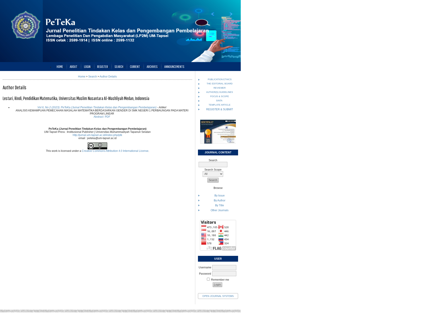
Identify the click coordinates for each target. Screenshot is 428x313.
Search (119, 66)
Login (87, 66)
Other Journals (219, 210)
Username (205, 267)
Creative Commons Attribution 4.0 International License (115, 150)
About (73, 66)
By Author (219, 200)
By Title (219, 205)
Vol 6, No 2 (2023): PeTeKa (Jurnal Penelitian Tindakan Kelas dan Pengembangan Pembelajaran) (96, 107)
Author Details (108, 76)
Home (60, 66)
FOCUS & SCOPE (219, 96)
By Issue (219, 195)
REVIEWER (220, 88)
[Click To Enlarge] (218, 131)
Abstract (98, 116)
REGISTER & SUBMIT (219, 109)
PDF (107, 116)
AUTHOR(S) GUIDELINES (219, 92)
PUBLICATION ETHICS (220, 79)
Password (205, 273)
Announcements (174, 66)
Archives (152, 66)
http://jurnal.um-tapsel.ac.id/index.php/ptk (97, 135)
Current (135, 66)
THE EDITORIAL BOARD (220, 83)
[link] (218, 249)
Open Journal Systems (218, 296)
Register (102, 66)
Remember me (220, 279)
